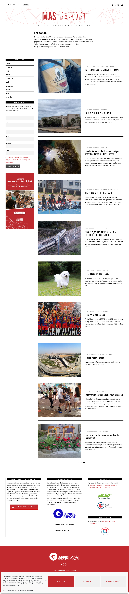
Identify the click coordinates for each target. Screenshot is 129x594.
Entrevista (114, 67)
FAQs (26, 5)
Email (7, 150)
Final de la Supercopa (95, 315)
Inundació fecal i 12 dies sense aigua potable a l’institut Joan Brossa (102, 152)
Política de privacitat (20, 590)
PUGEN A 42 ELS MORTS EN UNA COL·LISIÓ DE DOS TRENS (100, 233)
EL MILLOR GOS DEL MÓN (97, 274)
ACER (91, 485)
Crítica (8, 75)
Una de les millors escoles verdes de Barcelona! (102, 436)
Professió (8, 143)
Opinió (105, 271)
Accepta (61, 581)
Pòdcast (8, 89)
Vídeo (7, 93)
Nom (7, 115)
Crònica (104, 67)
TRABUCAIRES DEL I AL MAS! (98, 193)
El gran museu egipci (95, 358)
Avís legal (30, 590)
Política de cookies (8, 590)
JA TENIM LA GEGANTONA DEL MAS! (102, 70)
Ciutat (7, 136)
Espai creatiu (10, 86)
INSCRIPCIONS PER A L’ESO (98, 113)
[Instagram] (115, 5)
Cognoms (8, 122)
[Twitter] (112, 5)
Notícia (104, 147)
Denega (87, 581)
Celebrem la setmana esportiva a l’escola (104, 395)
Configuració (113, 581)
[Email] (118, 5)
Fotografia (9, 97)
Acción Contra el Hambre (102, 487)
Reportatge (9, 78)
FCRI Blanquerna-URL (100, 485)
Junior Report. (71, 570)
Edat (7, 129)
